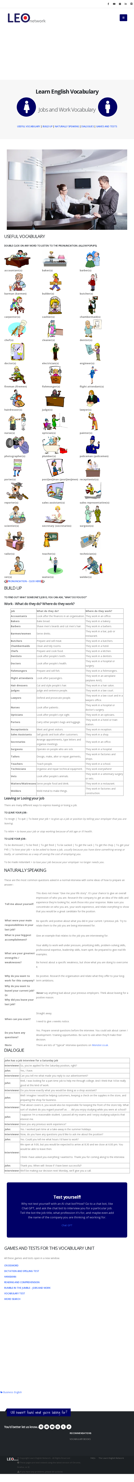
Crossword (11, 1265)
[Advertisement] (67, 53)
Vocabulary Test (14, 1293)
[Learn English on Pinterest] (57, 1426)
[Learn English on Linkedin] (125, 3)
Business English (12, 1392)
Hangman (10, 1276)
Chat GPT (67, 1225)
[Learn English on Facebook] (108, 3)
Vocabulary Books (80, 1439)
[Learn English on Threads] (63, 1426)
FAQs (93, 1458)
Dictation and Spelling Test (21, 1271)
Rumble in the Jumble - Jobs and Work (27, 1287)
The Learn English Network (111, 1458)
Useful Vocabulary (28, 126)
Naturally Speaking (67, 126)
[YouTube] (52, 1426)
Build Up (47, 126)
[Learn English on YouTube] (114, 3)
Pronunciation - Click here (24, 581)
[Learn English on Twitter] (68, 1426)
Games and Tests (106, 126)
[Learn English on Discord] (131, 3)
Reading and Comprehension (22, 1282)
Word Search (12, 1299)
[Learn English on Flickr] (119, 3)
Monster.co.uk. (100, 1045)
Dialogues (87, 126)
